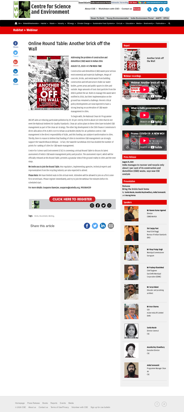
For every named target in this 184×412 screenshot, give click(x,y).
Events (63, 403)
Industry (61, 23)
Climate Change (83, 23)
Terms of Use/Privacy (60, 407)
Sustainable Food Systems (103, 23)
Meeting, (51, 216)
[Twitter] (149, 9)
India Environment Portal (142, 18)
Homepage (20, 403)
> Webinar (31, 30)
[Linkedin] (155, 9)
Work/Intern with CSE (109, 8)
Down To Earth (97, 18)
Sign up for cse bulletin (100, 407)
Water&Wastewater (30, 23)
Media (138, 23)
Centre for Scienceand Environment (51, 9)
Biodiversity (148, 23)
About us (32, 407)
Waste (52, 23)
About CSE (90, 8)
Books (45, 403)
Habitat (44, 23)
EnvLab (120, 23)
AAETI (158, 18)
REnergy (70, 23)
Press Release (33, 403)
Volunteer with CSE (80, 407)
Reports (54, 403)
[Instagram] (167, 9)
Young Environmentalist (118, 18)
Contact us (127, 8)
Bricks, (36, 216)
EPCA (166, 18)
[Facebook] (161, 9)
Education (129, 23)
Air (19, 23)
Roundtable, (43, 216)
